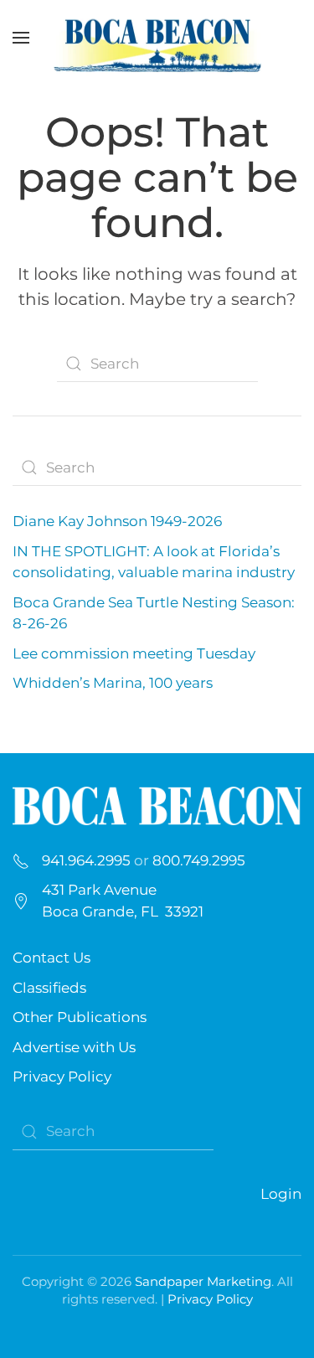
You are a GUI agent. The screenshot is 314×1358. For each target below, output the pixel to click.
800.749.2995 (198, 860)
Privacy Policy (62, 1076)
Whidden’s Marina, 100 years (113, 682)
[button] (21, 37)
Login (280, 1193)
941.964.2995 (86, 860)
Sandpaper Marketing (203, 1281)
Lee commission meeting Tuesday (134, 653)
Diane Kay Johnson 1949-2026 (117, 521)
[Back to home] (157, 37)
